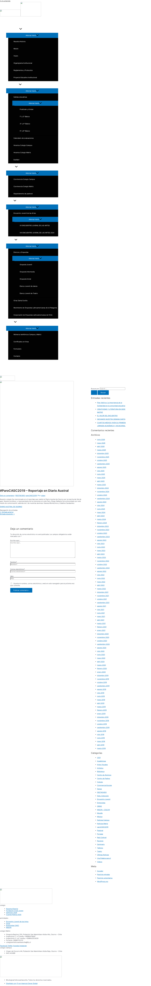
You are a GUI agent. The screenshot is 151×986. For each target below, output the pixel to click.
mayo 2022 (101, 582)
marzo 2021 (101, 623)
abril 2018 (100, 745)
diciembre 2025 (103, 453)
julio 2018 (100, 734)
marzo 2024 (101, 519)
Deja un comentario (7, 496)
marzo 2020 (101, 665)
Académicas (101, 761)
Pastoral (100, 830)
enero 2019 (101, 714)
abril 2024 (101, 516)
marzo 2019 (101, 707)
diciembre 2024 (103, 488)
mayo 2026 (101, 443)
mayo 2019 (101, 700)
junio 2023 (101, 547)
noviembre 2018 (103, 721)
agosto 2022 (101, 571)
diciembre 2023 (103, 526)
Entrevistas (101, 803)
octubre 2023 (102, 533)
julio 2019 (100, 693)
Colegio (100, 782)
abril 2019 (100, 703)
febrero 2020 (102, 668)
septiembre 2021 (103, 603)
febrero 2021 (102, 627)
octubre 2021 (102, 599)
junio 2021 (101, 613)
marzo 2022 (101, 589)
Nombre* (13, 562)
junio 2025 (101, 474)
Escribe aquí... (15, 540)
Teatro (99, 851)
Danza (99, 789)
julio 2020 (100, 651)
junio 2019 (101, 696)
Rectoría (100, 841)
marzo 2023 (101, 557)
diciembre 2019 (102, 675)
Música (99, 817)
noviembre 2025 (103, 457)
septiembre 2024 (103, 499)
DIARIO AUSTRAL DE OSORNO (11, 507)
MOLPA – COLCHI (103, 810)
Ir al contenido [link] (5, 1)
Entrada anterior (7, 512)
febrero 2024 (102, 523)
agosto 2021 (101, 606)
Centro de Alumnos (104, 775)
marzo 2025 (101, 485)
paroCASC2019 (31, 496)
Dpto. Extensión (103, 796)
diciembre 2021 (102, 592)
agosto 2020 (101, 648)
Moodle (100, 813)
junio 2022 (101, 578)
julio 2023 (100, 544)
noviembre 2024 (103, 492)
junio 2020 (101, 655)
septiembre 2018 (103, 727)
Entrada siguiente (7, 514)
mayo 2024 (101, 512)
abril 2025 (100, 481)
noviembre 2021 (103, 596)
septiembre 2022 (103, 568)
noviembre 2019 (103, 679)
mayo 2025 (101, 478)
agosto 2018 (101, 731)
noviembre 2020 (103, 637)
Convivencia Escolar (104, 785)
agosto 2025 (101, 467)
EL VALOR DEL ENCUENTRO (107, 416)
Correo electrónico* (17, 569)
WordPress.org (102, 881)
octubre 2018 (102, 724)
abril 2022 (100, 585)
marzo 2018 (101, 748)
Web (11, 576)
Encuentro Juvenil (103, 799)
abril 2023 (101, 554)
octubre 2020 (102, 641)
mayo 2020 (101, 658)
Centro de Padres (103, 778)
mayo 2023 (101, 551)
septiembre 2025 (103, 464)
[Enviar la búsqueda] (94, 392)
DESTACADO (20, 496)
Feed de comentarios (104, 878)
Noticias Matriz (102, 824)
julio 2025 (100, 471)
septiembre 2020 (103, 644)
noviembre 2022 (103, 561)
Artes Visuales (102, 765)
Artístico (100, 768)
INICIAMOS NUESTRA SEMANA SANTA (111, 419)
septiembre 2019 (103, 686)
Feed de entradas (103, 874)
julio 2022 (100, 575)
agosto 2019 (101, 689)
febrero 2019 (102, 710)
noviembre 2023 (103, 530)
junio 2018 (101, 738)
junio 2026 (101, 440)
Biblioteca (100, 771)
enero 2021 (101, 630)
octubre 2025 (102, 460)
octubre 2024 (102, 495)
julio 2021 (100, 610)
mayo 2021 (101, 616)
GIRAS (99, 806)
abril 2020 (100, 662)
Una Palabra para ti (104, 858)
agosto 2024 (101, 502)
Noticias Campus (103, 820)
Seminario (101, 844)
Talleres (100, 848)
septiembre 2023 (103, 537)
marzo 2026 (101, 450)
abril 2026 (100, 446)
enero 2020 (101, 672)
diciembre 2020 (103, 634)
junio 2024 (101, 509)
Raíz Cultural (101, 837)
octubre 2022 (102, 564)
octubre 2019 (102, 682)
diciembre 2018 (102, 717)
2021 (99, 758)
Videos (99, 862)
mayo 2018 (101, 741)
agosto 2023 (101, 540)
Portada (100, 834)
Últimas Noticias (103, 855)
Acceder (100, 871)
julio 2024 (100, 505)
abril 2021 (100, 620)
